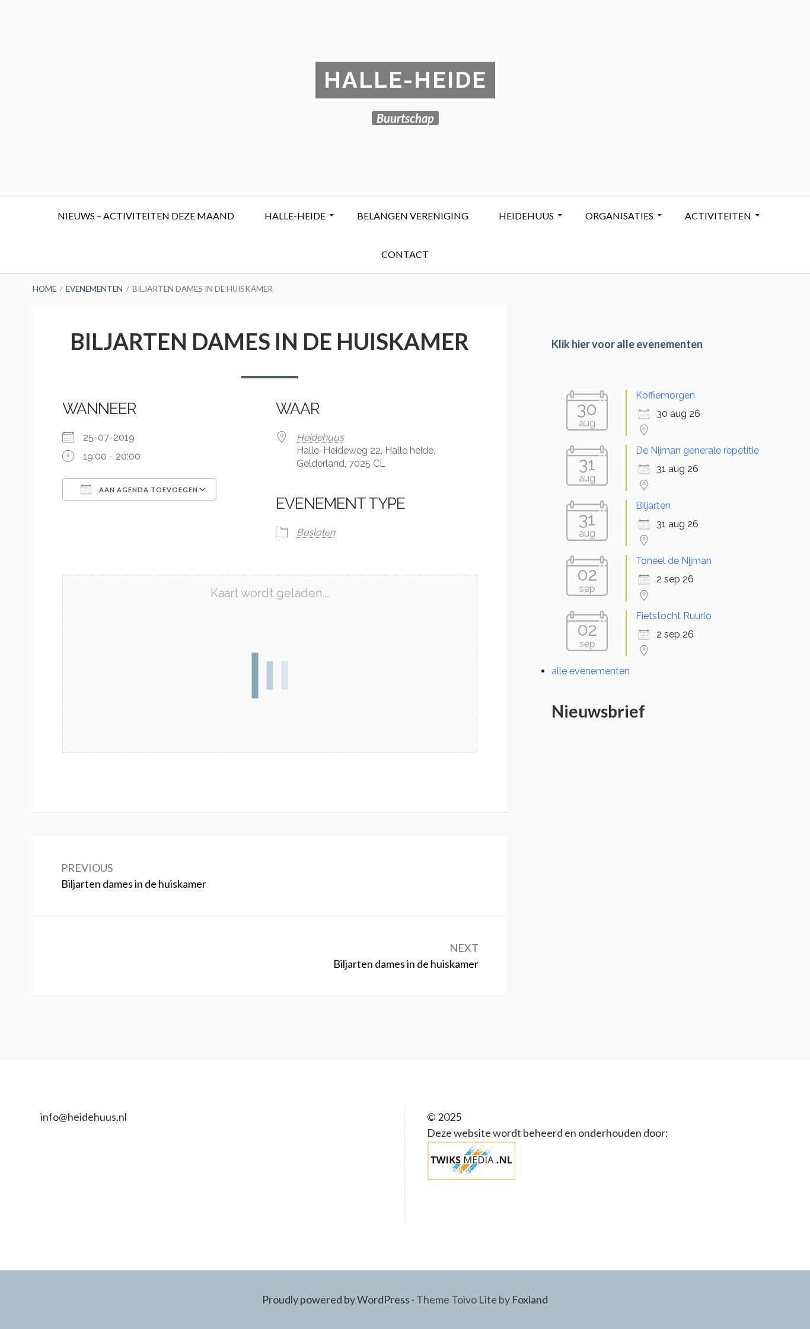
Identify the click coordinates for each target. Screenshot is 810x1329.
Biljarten (653, 505)
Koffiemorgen (665, 395)
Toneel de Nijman (674, 560)
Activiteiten (718, 215)
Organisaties (619, 215)
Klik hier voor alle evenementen (627, 343)
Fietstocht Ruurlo (674, 616)
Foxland (530, 1299)
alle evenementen (590, 671)
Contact (405, 254)
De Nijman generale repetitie (697, 450)
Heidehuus (526, 215)
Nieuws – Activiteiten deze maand (146, 215)
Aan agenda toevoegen (147, 489)
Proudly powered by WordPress (336, 1299)
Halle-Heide (405, 79)
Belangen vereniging (412, 215)
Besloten (315, 532)
